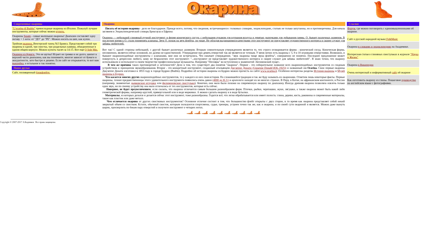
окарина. (28, 43)
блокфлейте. (43, 72)
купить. (60, 31)
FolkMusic (392, 39)
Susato (27, 36)
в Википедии (365, 64)
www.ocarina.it (268, 71)
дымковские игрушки (143, 83)
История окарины (324, 71)
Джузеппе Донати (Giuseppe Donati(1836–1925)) (258, 67)
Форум (351, 28)
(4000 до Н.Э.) (220, 80)
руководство (409, 80)
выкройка (18, 63)
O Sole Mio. (91, 49)
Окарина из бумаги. (23, 54)
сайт (394, 72)
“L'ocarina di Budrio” (23, 28)
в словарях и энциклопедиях (374, 46)
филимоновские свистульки (178, 83)
